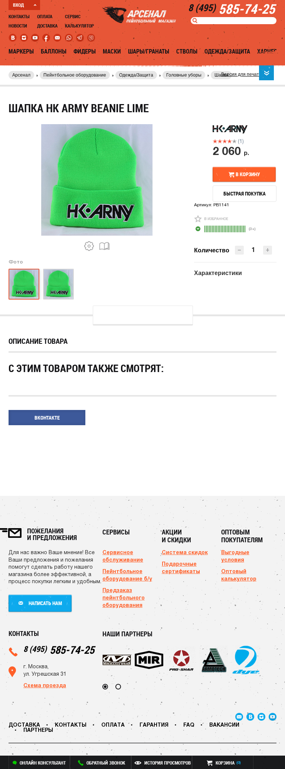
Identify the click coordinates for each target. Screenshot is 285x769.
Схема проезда (44, 685)
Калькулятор (79, 25)
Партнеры (38, 730)
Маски (112, 51)
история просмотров (167, 762)
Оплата (44, 16)
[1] (215, 141)
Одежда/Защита (227, 51)
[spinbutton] (253, 249)
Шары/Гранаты (148, 51)
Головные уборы (184, 75)
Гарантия (154, 724)
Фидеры (84, 51)
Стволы (186, 51)
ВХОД (18, 4)
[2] (219, 141)
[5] (234, 141)
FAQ (188, 724)
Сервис (73, 16)
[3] (224, 141)
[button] (267, 250)
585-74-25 (58, 649)
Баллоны (53, 51)
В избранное (216, 219)
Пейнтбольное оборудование (74, 75)
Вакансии (224, 724)
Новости (18, 25)
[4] (229, 141)
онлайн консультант (43, 762)
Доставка (47, 25)
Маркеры (21, 51)
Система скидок (185, 552)
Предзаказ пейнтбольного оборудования (123, 597)
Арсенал (21, 75)
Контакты (19, 16)
